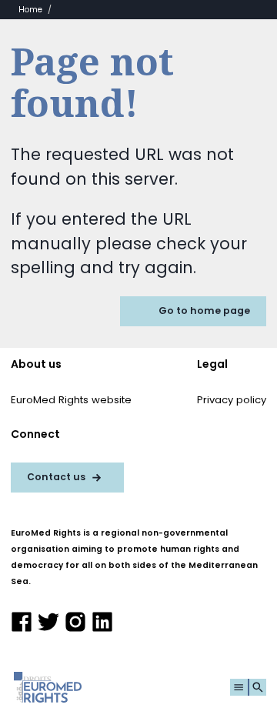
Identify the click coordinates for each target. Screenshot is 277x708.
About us (36, 364)
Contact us (56, 476)
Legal (212, 364)
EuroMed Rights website (71, 399)
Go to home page (204, 310)
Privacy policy (231, 399)
